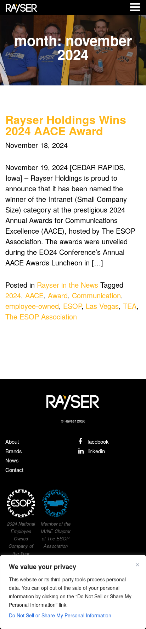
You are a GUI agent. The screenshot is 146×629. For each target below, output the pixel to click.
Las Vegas (102, 306)
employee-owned (32, 306)
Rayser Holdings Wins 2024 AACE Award (65, 125)
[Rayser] (73, 401)
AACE (34, 295)
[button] (135, 7)
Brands (13, 451)
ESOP (72, 306)
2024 (13, 295)
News (12, 460)
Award (58, 295)
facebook (97, 441)
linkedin (95, 451)
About (12, 441)
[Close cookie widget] (137, 565)
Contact (14, 469)
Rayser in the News (67, 285)
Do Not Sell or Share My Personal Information (60, 615)
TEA (129, 306)
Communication (96, 295)
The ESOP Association (41, 316)
